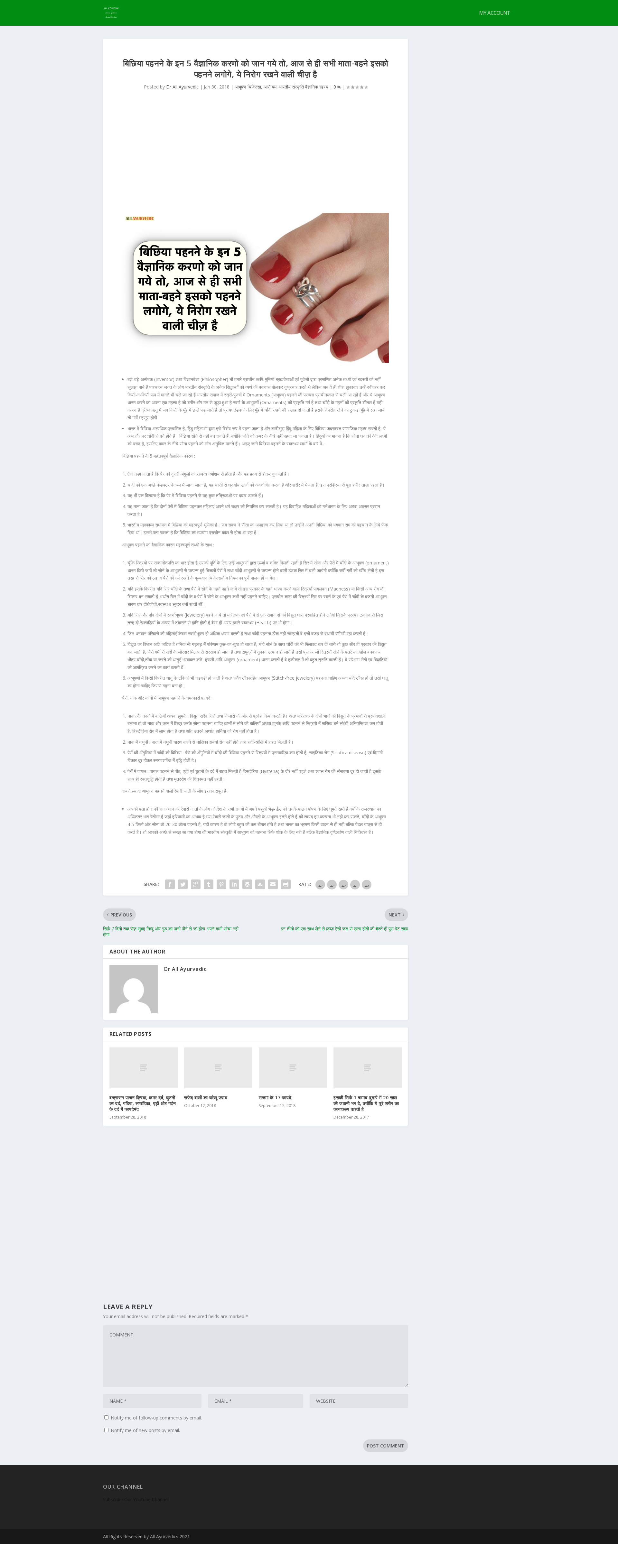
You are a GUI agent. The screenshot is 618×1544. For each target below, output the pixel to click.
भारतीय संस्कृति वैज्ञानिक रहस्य (303, 87)
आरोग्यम (270, 87)
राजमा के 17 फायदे (275, 1097)
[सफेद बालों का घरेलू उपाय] (218, 1067)
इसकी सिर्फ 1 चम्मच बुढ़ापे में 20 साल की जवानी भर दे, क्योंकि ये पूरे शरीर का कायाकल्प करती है (366, 1103)
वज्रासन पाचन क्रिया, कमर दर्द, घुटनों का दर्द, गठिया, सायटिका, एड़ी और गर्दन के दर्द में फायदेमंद (142, 1103)
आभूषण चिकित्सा (248, 87)
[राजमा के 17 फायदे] (293, 1067)
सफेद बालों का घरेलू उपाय (205, 1097)
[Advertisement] (255, 158)
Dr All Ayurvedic (182, 87)
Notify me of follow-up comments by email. (156, 1418)
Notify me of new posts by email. (145, 1430)
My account (494, 13)
